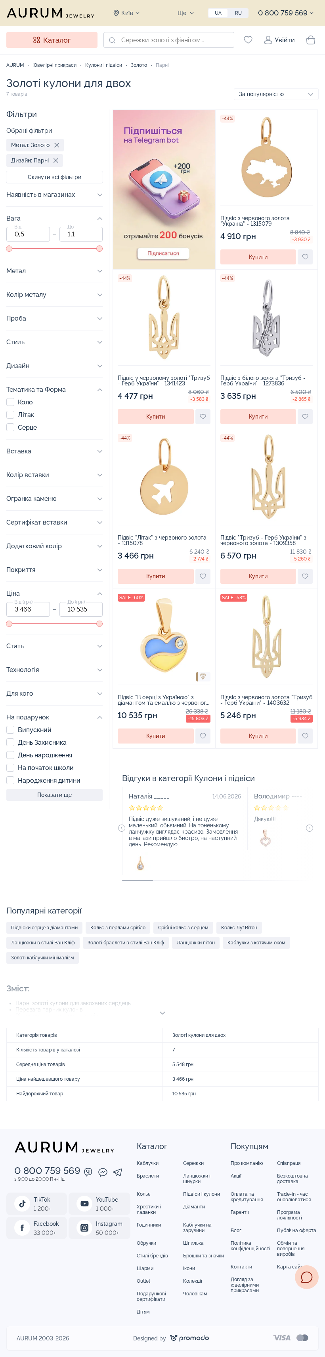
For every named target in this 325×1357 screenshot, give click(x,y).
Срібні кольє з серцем (183, 927)
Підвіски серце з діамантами (44, 927)
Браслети (148, 1176)
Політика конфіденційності (250, 1245)
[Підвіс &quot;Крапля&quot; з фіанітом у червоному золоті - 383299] (140, 863)
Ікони (189, 1268)
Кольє (144, 1194)
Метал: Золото (30, 145)
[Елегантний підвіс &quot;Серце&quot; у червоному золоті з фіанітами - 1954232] (265, 838)
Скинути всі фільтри (54, 177)
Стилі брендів (152, 1256)
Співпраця (288, 1163)
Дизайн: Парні (30, 160)
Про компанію (247, 1163)
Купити (258, 257)
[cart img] (267, 158)
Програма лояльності (289, 1215)
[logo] (50, 12)
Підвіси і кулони (201, 1194)
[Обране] (248, 40)
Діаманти (194, 1207)
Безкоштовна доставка (292, 1178)
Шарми (145, 1268)
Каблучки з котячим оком (256, 943)
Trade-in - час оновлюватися (294, 1196)
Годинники (149, 1225)
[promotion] (164, 267)
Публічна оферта (296, 1230)
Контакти (241, 1267)
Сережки (193, 1163)
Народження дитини (49, 780)
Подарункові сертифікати (151, 1296)
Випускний (35, 730)
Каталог (57, 40)
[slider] (9, 248)
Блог (236, 1230)
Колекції (192, 1281)
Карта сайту (291, 1267)
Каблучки (148, 1163)
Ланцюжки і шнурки (196, 1178)
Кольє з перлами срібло (117, 927)
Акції (236, 1176)
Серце (27, 427)
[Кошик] (311, 40)
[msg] (307, 1277)
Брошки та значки (203, 1256)
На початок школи (46, 768)
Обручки (146, 1243)
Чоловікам (195, 1294)
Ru (238, 13)
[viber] (88, 1173)
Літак (26, 415)
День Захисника (42, 742)
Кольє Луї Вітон (239, 927)
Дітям (143, 1312)
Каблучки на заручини (197, 1227)
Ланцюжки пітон (196, 943)
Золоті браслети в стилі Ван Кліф (126, 943)
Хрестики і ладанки (149, 1209)
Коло (25, 402)
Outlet (143, 1281)
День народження (45, 755)
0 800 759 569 (283, 13)
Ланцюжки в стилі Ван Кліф (43, 943)
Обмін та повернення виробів (290, 1248)
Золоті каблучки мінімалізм (42, 958)
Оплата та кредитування (247, 1196)
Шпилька (193, 1243)
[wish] (305, 256)
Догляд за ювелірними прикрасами (245, 1285)
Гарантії (240, 1212)
